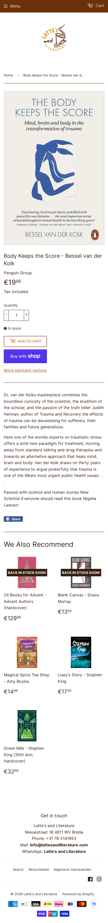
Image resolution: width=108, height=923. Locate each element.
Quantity (11, 305)
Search (18, 869)
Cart (99, 5)
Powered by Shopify (78, 894)
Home (8, 75)
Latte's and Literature (40, 894)
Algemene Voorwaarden (72, 869)
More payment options (25, 370)
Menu (15, 6)
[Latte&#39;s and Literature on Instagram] (99, 879)
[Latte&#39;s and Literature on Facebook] (90, 879)
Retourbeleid (39, 869)
